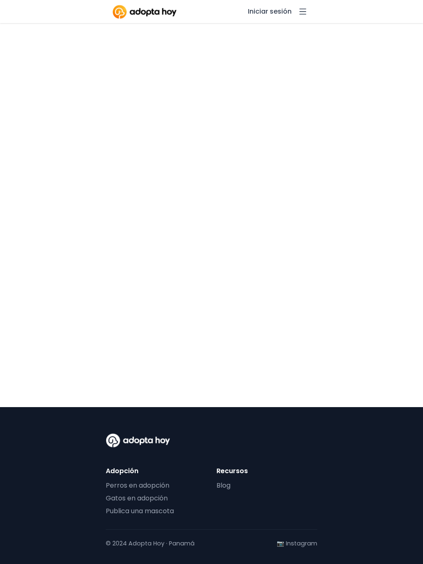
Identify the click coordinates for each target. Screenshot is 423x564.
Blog (223, 485)
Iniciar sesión (270, 11)
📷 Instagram (297, 543)
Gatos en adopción (137, 498)
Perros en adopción (137, 485)
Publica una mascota (140, 511)
